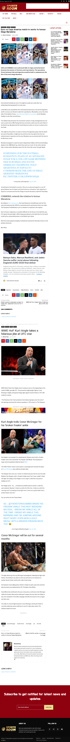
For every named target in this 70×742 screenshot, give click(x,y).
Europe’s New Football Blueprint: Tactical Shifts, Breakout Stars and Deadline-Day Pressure (57, 42)
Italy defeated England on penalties (26, 114)
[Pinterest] (14, 39)
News (8, 27)
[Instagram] (64, 1)
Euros (31, 290)
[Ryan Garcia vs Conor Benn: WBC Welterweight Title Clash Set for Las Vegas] (66, 58)
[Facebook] (61, 1)
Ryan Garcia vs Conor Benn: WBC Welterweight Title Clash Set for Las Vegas (56, 59)
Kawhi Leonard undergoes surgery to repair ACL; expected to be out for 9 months (12, 304)
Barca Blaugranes (13, 203)
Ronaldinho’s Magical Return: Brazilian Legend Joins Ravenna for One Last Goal (56, 66)
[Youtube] (69, 1)
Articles (13, 27)
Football (3, 27)
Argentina (8, 290)
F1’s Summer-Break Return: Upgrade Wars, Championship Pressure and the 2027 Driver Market (56, 34)
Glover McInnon (7, 35)
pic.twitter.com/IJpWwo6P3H (21, 176)
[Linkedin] (30, 39)
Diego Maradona (25, 290)
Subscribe (48, 707)
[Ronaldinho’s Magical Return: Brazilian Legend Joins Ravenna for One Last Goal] (66, 66)
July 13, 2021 (32, 181)
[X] (66, 1)
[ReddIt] (35, 39)
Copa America (16, 290)
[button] (66, 22)
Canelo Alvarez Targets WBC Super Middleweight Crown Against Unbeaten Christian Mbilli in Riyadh (57, 50)
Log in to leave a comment (9, 316)
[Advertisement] (47, 6)
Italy (42, 290)
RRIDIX (4, 740)
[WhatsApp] (22, 39)
